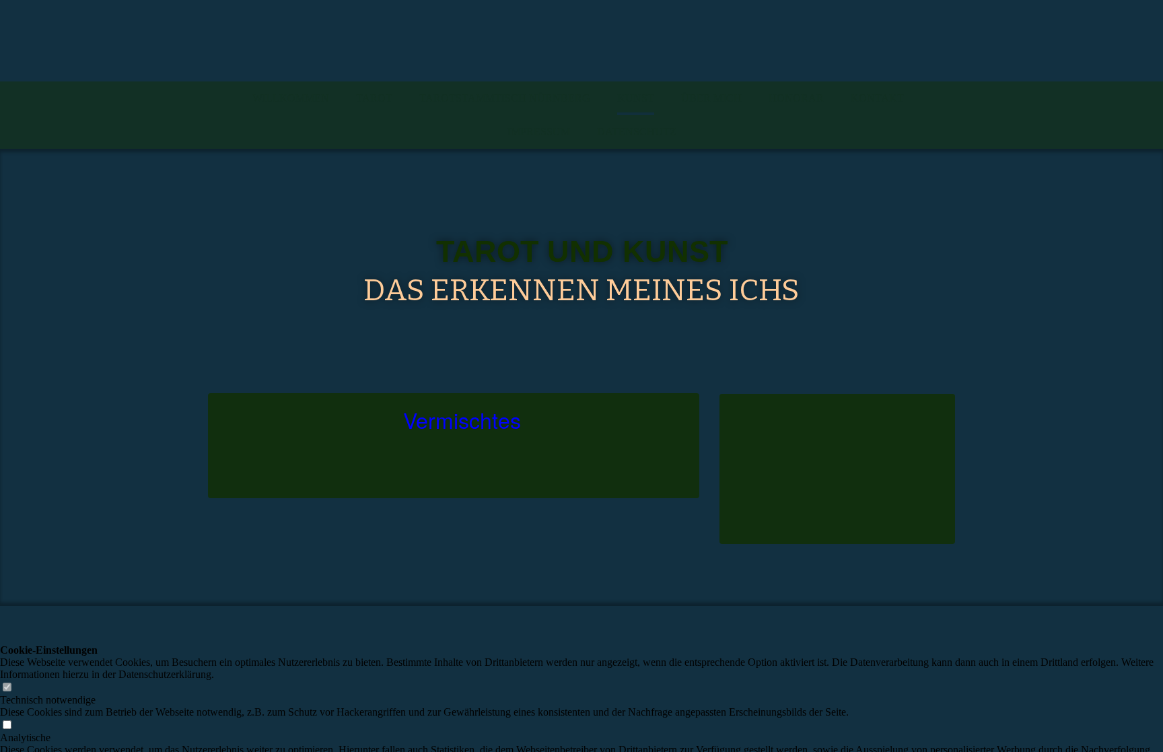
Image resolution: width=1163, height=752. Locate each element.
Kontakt (877, 98)
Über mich (711, 98)
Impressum (538, 131)
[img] (581, 40)
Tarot (374, 98)
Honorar (796, 98)
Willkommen (290, 98)
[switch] (6, 687)
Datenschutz (636, 131)
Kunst (635, 98)
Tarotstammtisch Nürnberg (504, 98)
